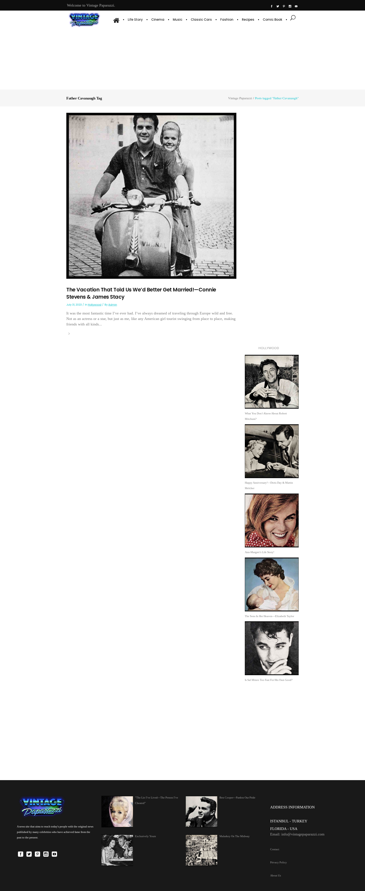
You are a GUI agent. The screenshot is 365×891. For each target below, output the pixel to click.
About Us (275, 875)
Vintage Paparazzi (240, 98)
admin (112, 304)
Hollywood (94, 304)
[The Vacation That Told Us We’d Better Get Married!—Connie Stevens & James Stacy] (151, 195)
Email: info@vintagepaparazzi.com (297, 834)
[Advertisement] (182, 58)
